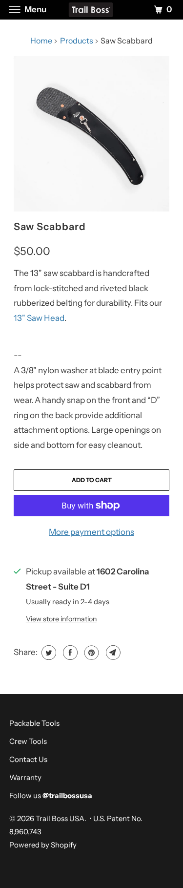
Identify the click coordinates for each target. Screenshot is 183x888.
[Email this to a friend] (112, 652)
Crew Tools (28, 741)
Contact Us (28, 759)
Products (76, 40)
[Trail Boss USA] (92, 9)
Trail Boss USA (60, 818)
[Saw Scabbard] (91, 133)
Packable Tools (34, 723)
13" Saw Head (39, 318)
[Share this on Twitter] (47, 652)
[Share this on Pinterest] (90, 652)
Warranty (25, 777)
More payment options (91, 532)
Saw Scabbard (50, 226)
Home (41, 40)
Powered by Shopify (43, 844)
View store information (61, 618)
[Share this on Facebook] (69, 652)
